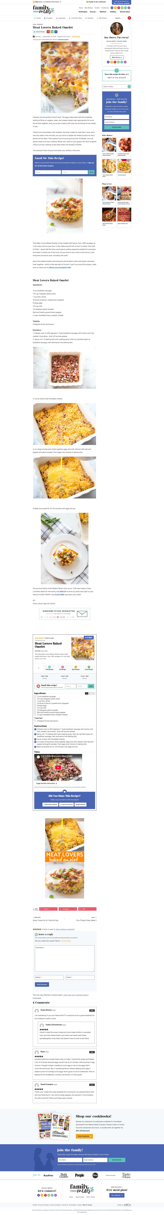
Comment (40, 947)
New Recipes (89, 8)
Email (69, 977)
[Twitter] (129, 7)
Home (71, 1197)
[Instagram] (115, 7)
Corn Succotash (122, 175)
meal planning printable (47, 2)
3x (93, 693)
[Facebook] (112, 7)
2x (90, 693)
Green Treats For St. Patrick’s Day (45, 919)
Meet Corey (116, 57)
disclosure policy (63, 39)
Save (91, 172)
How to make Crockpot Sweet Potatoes (108, 154)
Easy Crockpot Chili (123, 223)
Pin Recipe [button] (62, 669)
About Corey (80, 1197)
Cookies (79, 1205)
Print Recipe (49, 669)
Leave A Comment (67, 804)
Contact (97, 8)
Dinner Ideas (125, 12)
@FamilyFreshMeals (51, 804)
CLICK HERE (59, 595)
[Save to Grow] (55, 31)
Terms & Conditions (55, 1205)
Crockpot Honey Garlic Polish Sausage (123, 154)
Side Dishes (103, 18)
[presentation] (109, 145)
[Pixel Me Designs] (127, 1204)
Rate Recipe (75, 669)
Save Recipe (89, 669)
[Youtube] (122, 7)
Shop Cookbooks (83, 1136)
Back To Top (86, 1205)
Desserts (90, 18)
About (81, 8)
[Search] (129, 86)
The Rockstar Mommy (122, 3)
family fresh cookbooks (97, 2)
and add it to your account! (117, 76)
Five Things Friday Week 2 (86, 919)
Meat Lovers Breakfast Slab (60, 268)
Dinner (39, 18)
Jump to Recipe (40, 31)
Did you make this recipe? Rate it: (48, 941)
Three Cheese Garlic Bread (108, 175)
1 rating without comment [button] (64, 929)
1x (86, 693)
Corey (39, 36)
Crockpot (49, 18)
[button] (48, 31)
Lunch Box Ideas (76, 18)
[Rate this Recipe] (52, 31)
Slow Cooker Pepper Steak (108, 224)
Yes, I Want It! (116, 1195)
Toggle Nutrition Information (45, 783)
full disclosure (83, 1212)
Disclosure (65, 1205)
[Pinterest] (118, 7)
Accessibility (72, 1205)
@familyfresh (81, 804)
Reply (92, 1010)
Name (39, 977)
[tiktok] (125, 7)
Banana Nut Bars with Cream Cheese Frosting (124, 203)
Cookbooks (105, 8)
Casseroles (62, 18)
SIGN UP (63, 591)
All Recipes (83, 12)
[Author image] (34, 36)
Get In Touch (91, 1197)
